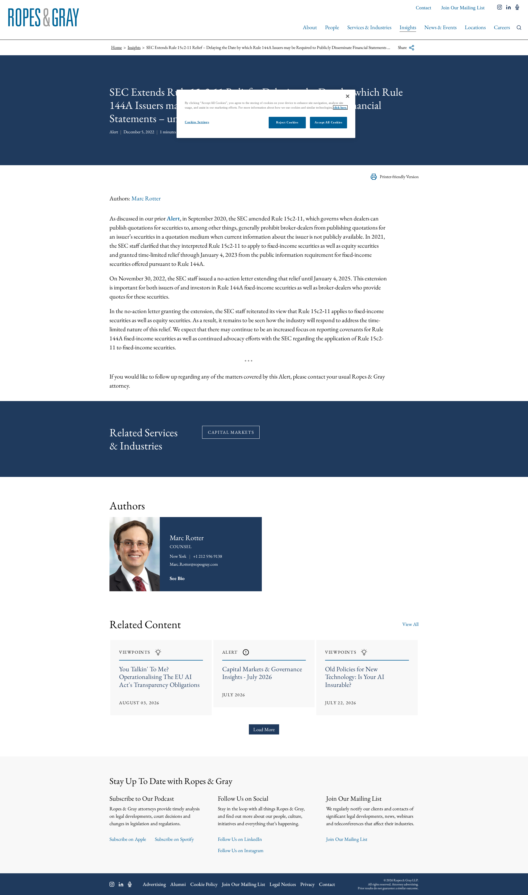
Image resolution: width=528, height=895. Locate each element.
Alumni (178, 884)
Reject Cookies (287, 122)
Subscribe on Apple (127, 839)
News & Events (440, 27)
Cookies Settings (197, 122)
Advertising (154, 884)
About (310, 27)
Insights (408, 27)
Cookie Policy (204, 884)
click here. (340, 107)
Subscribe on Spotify (174, 839)
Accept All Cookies (328, 122)
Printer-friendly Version (399, 176)
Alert (173, 218)
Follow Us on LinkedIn (240, 839)
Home (116, 47)
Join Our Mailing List (463, 7)
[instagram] (499, 7)
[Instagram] (112, 884)
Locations (475, 27)
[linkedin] (508, 8)
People (332, 27)
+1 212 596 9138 (207, 556)
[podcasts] (517, 7)
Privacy (307, 884)
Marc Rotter (146, 198)
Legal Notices (283, 884)
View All (410, 624)
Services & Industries (369, 27)
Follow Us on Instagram (240, 850)
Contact (423, 7)
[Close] (348, 96)
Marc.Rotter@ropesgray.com (194, 564)
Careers (502, 27)
